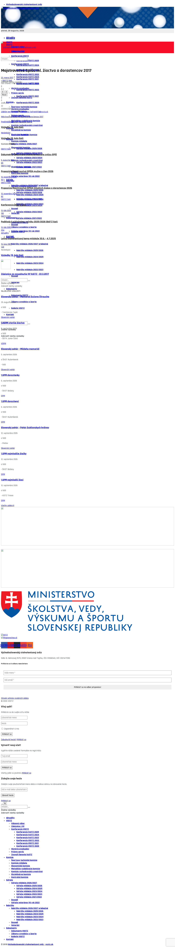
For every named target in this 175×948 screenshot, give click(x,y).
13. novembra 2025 (9, 177)
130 (2, 213)
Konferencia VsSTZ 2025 (27, 832)
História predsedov (20, 109)
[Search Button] (29, 323)
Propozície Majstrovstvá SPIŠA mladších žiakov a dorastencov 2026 (36, 188)
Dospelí (14, 224)
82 (2, 196)
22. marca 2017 (7, 77)
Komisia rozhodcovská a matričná (27, 125)
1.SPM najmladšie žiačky (13, 453)
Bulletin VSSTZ (18, 308)
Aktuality (10, 38)
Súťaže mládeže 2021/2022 (29, 218)
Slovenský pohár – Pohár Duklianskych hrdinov (25, 427)
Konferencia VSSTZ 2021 (27, 96)
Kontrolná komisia (19, 173)
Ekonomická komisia (20, 147)
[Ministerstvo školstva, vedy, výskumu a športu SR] (87, 612)
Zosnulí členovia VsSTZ (21, 122)
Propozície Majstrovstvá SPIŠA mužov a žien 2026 (27, 171)
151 (2, 179)
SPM (3, 395)
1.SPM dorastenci (10, 401)
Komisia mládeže (19, 141)
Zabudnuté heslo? (8, 739)
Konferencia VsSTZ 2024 (27, 77)
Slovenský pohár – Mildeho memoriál (20, 349)
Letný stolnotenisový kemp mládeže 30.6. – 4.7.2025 (28, 238)
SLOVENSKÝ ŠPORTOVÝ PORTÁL (15, 547)
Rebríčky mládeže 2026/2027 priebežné (29, 244)
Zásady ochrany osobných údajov (15, 698)
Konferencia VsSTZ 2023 (27, 83)
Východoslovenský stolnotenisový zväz (24, 4)
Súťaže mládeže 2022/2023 (29, 211)
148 (2, 247)
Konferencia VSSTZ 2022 (27, 89)
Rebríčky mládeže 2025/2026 (29, 250)
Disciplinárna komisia (21, 130)
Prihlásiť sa (21, 739)
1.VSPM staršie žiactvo (12, 323)
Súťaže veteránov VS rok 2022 (25, 231)
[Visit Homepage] (20, 8)
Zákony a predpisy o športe (24, 227)
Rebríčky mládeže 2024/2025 (29, 256)
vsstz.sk (49, 944)
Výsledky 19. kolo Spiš (12, 255)
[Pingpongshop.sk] (87, 637)
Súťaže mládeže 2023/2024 (29, 205)
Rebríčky (10, 905)
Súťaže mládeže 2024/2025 (29, 199)
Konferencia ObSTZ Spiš (13, 205)
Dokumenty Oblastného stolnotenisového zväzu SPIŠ (29, 154)
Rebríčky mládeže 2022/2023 (29, 269)
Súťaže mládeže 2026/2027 (24, 186)
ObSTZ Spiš (7, 80)
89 (2, 163)
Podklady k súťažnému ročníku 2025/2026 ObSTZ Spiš (29, 221)
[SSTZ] (87, 634)
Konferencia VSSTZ (20, 829)
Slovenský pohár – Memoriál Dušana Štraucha (25, 296)
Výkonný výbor (18, 823)
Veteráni (15, 213)
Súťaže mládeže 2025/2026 (29, 192)
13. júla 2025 (6, 210)
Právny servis (17, 851)
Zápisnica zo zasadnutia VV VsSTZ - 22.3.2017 (25, 274)
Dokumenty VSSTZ (19, 930)
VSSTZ (9, 820)
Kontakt (10, 314)
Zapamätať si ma (11, 728)
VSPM (3, 343)
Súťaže (9, 179)
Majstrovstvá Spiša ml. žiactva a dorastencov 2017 (22, 116)
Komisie (10, 102)
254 (2, 230)
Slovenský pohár (8, 317)
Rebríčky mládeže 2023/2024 (29, 263)
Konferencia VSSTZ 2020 (27, 102)
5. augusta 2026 (8, 160)
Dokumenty (11, 217)
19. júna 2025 (6, 244)
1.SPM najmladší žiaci (12, 480)
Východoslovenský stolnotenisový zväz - (26, 944)
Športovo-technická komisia (24, 134)
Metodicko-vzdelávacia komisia (25, 868)
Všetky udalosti (7, 505)
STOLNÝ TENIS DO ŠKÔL (11, 589)
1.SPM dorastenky (10, 375)
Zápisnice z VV (17, 826)
